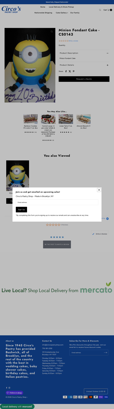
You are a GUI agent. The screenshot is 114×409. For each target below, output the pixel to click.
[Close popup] (99, 190)
